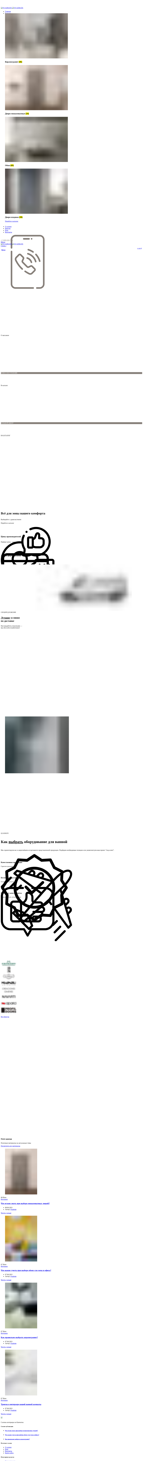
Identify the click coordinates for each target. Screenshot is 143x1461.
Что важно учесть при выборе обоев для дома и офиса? (26, 1270)
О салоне (8, 1447)
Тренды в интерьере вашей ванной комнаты (21, 1404)
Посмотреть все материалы (10, 1146)
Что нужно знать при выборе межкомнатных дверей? (25, 1203)
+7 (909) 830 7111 (7, 240)
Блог (6, 1449)
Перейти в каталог (11, 221)
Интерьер (4, 1199)
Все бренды (5, 1017)
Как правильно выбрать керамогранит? (19, 1337)
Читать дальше (6, 1213)
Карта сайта (9, 1453)
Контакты (8, 1451)
